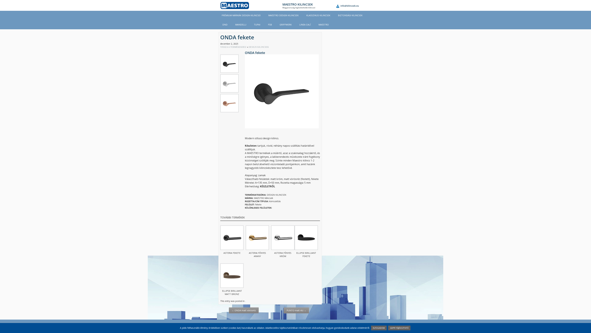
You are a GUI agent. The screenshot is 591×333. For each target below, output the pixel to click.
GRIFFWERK (286, 24)
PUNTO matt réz (296, 310)
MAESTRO (323, 24)
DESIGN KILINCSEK (259, 47)
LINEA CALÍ (305, 24)
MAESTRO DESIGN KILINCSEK (283, 15)
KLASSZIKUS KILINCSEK (318, 15)
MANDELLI (240, 24)
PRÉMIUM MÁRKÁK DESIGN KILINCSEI (241, 15)
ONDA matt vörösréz (244, 310)
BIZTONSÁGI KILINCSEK (350, 15)
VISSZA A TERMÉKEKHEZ (233, 47)
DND (224, 24)
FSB (270, 24)
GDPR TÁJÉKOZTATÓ (399, 328)
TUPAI (257, 24)
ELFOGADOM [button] (379, 328)
